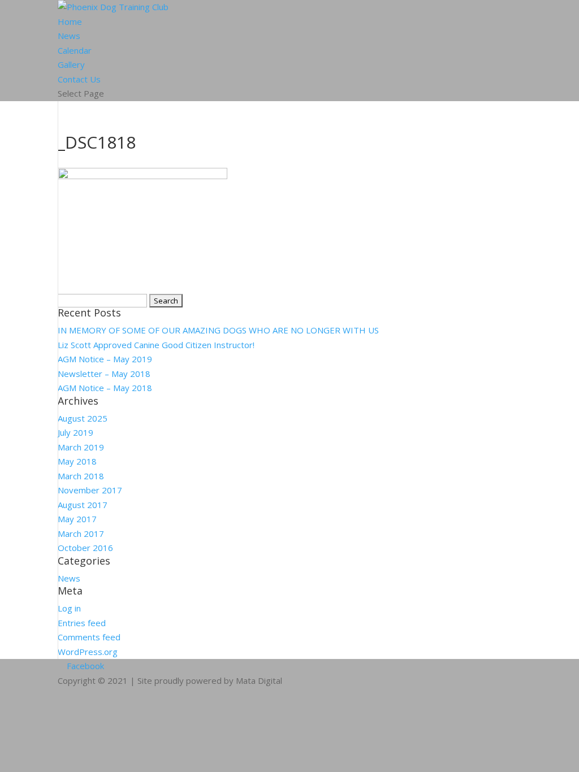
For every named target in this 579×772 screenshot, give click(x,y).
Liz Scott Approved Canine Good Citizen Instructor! (156, 344)
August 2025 (82, 418)
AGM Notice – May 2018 (105, 387)
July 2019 (75, 432)
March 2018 (81, 476)
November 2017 (90, 490)
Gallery (71, 64)
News (69, 35)
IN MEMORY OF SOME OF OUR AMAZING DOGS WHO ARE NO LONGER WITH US (218, 330)
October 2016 (85, 547)
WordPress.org (88, 651)
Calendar (75, 50)
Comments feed (89, 637)
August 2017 (82, 504)
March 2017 (81, 533)
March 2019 (81, 447)
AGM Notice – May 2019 (105, 359)
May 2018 (77, 461)
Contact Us (79, 79)
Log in (69, 608)
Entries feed (82, 622)
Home (70, 21)
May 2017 (77, 518)
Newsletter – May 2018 (104, 373)
